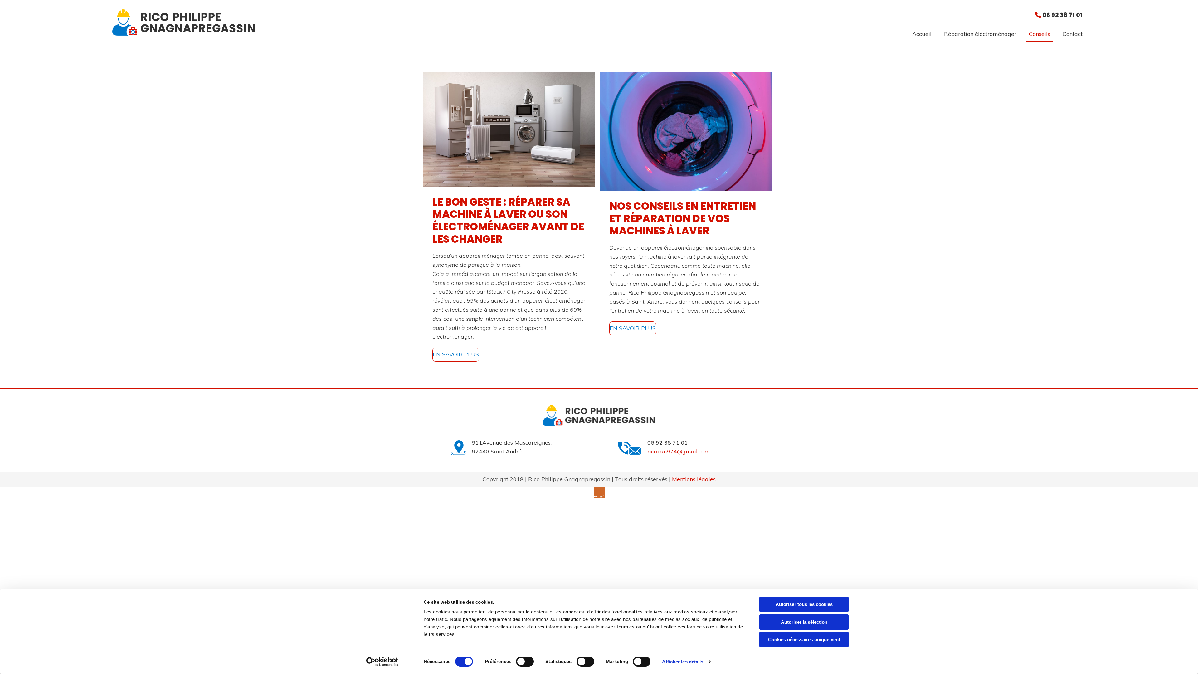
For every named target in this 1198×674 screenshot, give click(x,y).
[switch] (525, 662)
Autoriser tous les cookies (804, 604)
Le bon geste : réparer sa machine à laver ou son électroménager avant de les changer (508, 220)
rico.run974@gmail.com (678, 451)
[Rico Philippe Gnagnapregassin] (304, 22)
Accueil (922, 33)
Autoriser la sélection (804, 622)
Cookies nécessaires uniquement (804, 639)
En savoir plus (456, 354)
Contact (1073, 33)
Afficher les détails (682, 661)
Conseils (1039, 33)
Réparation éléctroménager (980, 33)
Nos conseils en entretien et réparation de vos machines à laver (682, 218)
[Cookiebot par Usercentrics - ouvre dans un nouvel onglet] (382, 662)
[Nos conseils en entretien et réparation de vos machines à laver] (686, 131)
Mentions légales (694, 479)
